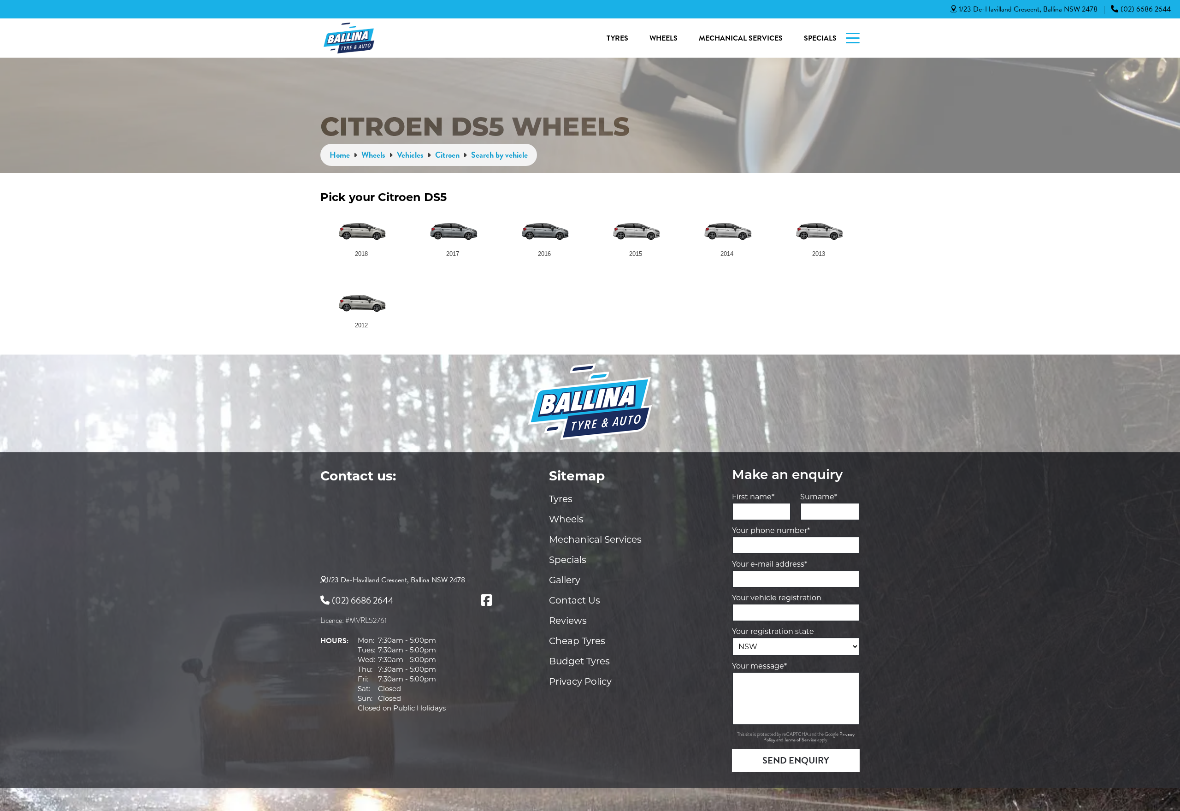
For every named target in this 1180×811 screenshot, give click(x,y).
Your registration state (773, 631)
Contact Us (574, 600)
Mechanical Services (741, 38)
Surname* (818, 496)
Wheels (663, 38)
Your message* (759, 666)
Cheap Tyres (577, 640)
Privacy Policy (580, 681)
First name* (753, 496)
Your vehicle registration (776, 597)
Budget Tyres (579, 661)
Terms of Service (800, 740)
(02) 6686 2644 (1146, 9)
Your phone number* (771, 530)
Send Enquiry (795, 760)
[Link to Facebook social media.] (486, 600)
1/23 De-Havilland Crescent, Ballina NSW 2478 (1028, 9)
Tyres (617, 38)
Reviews (568, 620)
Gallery (564, 580)
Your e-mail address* (769, 564)
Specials (820, 38)
